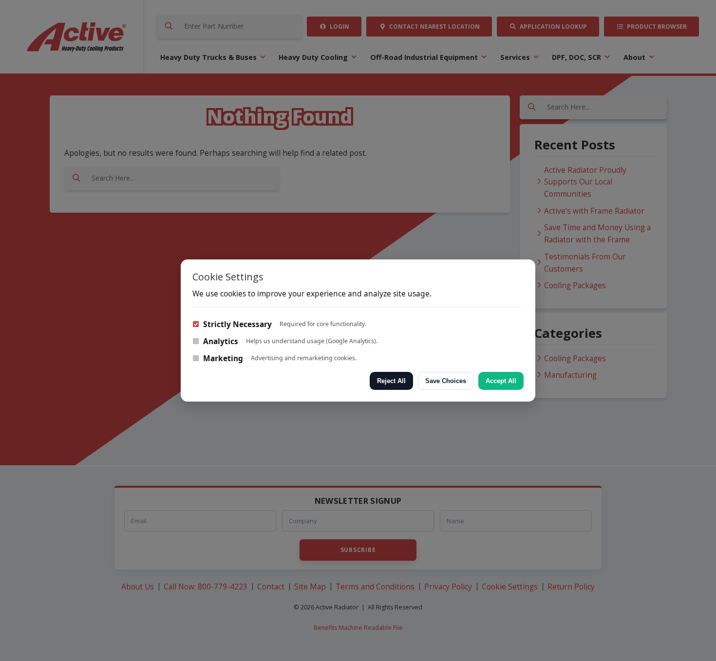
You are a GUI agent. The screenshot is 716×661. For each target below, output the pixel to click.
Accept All (501, 381)
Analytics (219, 341)
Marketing (222, 358)
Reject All (391, 381)
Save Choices (445, 381)
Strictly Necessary (236, 324)
